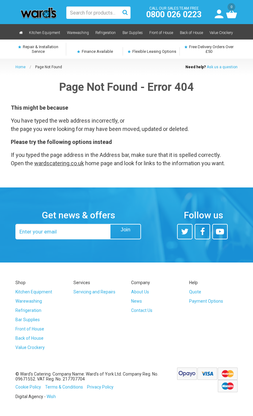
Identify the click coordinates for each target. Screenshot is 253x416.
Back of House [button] (191, 33)
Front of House (29, 328)
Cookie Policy (28, 386)
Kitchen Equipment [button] (44, 33)
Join (125, 230)
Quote (195, 291)
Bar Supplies (27, 319)
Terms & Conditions (64, 386)
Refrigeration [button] (105, 33)
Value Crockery (30, 347)
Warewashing (28, 301)
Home (20, 67)
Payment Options (206, 301)
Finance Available (97, 51)
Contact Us (141, 310)
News (136, 301)
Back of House (29, 338)
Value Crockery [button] (221, 33)
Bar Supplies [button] (132, 33)
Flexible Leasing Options (153, 51)
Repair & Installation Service (40, 49)
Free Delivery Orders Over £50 (211, 49)
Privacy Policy (100, 386)
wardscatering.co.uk (59, 163)
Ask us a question (222, 67)
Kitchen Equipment (33, 291)
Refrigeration (28, 310)
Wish (51, 396)
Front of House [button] (161, 33)
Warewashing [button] (78, 33)
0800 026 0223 (173, 15)
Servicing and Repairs (94, 291)
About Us (140, 291)
